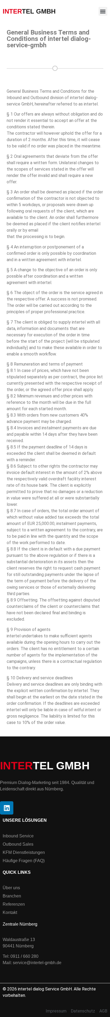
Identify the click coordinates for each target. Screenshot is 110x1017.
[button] (103, 11)
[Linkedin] (6, 808)
